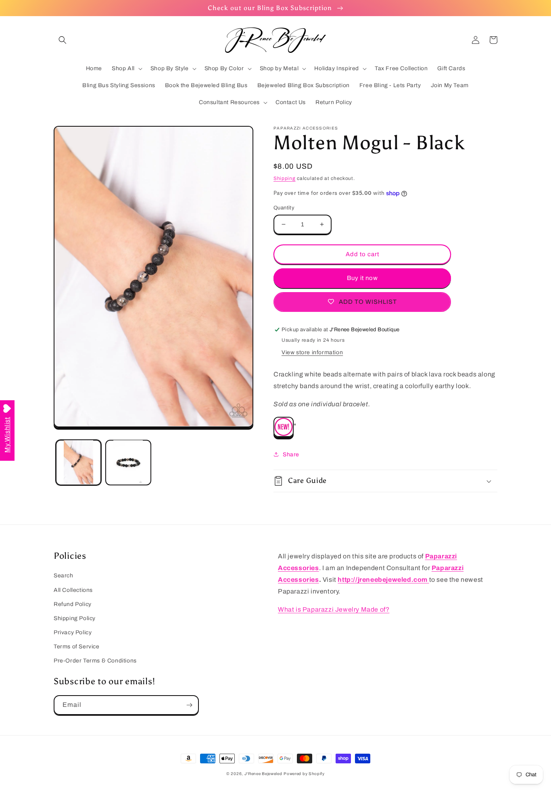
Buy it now (362, 278)
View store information (312, 352)
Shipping (284, 178)
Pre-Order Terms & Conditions (95, 661)
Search (63, 576)
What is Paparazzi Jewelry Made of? (333, 609)
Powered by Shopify (304, 773)
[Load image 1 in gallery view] (78, 462)
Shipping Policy (75, 618)
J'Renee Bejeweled (263, 773)
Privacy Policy (73, 632)
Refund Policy (73, 604)
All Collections (73, 590)
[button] (62, 40)
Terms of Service (77, 647)
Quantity (283, 208)
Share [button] (291, 454)
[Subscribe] (189, 705)
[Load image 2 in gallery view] (128, 462)
